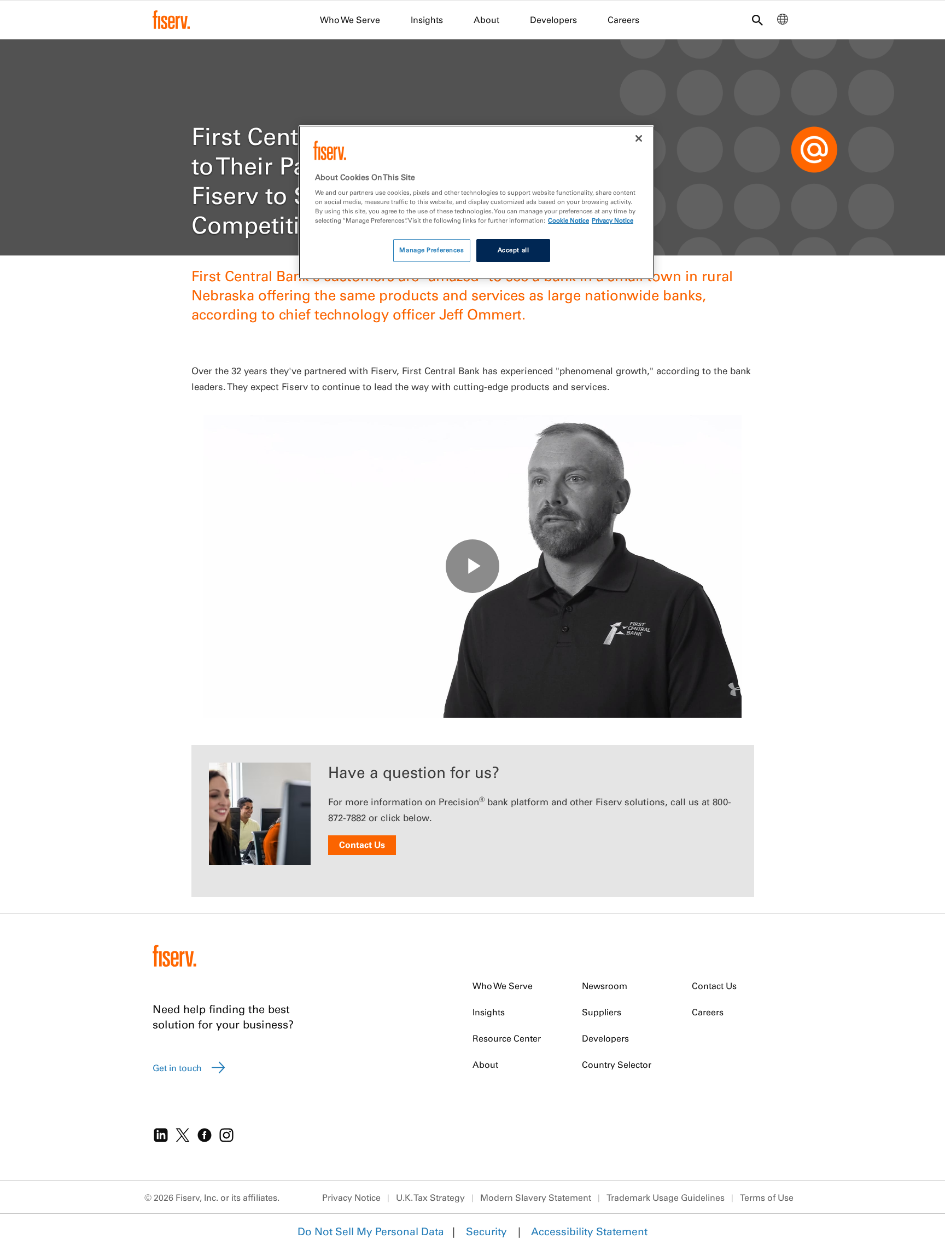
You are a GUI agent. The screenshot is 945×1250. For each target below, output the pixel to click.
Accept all (513, 250)
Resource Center (506, 1038)
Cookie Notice (568, 220)
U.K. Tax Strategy (430, 1197)
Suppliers (601, 1012)
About (486, 19)
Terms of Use (767, 1197)
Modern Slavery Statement (535, 1197)
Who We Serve (350, 19)
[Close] (639, 138)
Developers (553, 19)
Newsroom (604, 985)
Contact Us (362, 844)
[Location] (782, 21)
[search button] (757, 21)
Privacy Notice (351, 1197)
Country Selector (616, 1064)
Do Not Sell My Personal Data (371, 1231)
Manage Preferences (431, 250)
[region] (476, 202)
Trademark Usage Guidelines (665, 1197)
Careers (623, 19)
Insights (427, 19)
